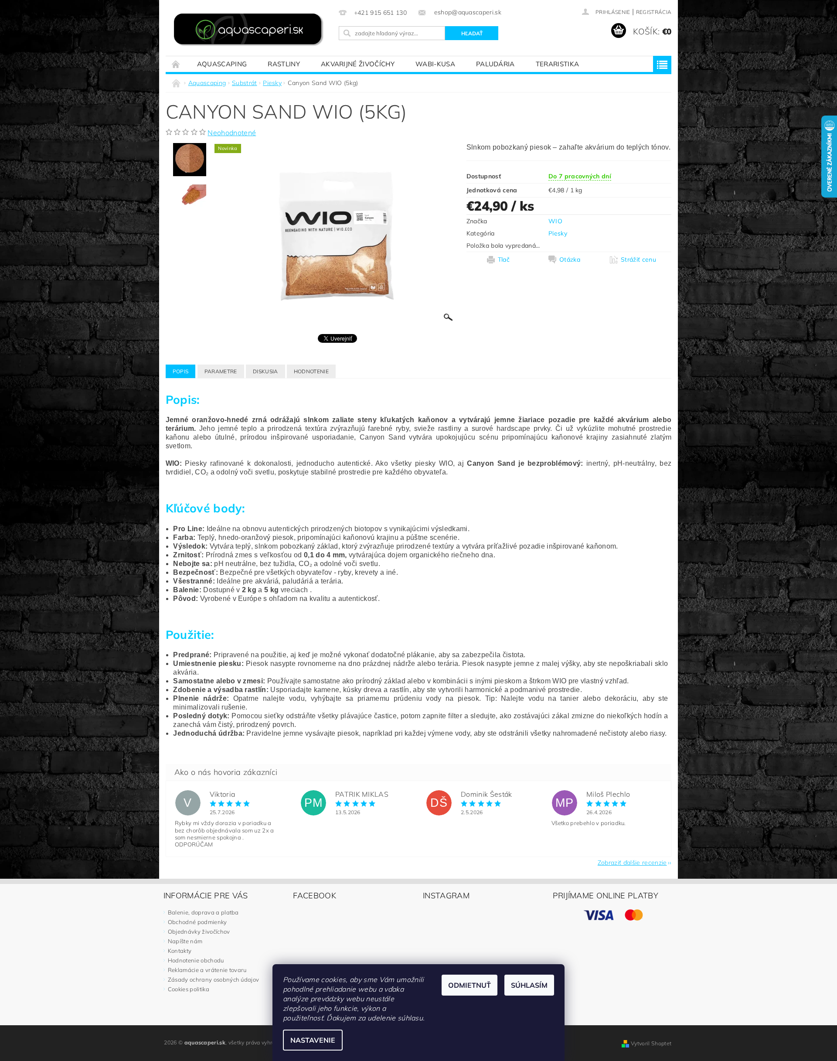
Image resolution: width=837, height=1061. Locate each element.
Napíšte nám (185, 941)
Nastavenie (312, 1040)
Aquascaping (222, 64)
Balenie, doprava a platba (203, 912)
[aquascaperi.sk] (250, 30)
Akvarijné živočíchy (358, 64)
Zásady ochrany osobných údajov (213, 979)
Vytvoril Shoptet (651, 1043)
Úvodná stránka (176, 64)
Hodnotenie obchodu (196, 960)
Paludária (495, 64)
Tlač (504, 259)
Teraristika (557, 64)
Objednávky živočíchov (199, 931)
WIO (555, 221)
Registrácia (654, 12)
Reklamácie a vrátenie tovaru (207, 969)
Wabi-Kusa (435, 64)
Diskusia (265, 371)
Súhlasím (529, 985)
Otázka (569, 259)
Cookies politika (188, 989)
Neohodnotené (232, 132)
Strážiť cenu (638, 259)
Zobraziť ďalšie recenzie (632, 862)
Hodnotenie (311, 371)
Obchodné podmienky (197, 921)
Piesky (557, 233)
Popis (181, 371)
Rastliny (284, 64)
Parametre (220, 371)
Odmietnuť (469, 985)
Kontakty (180, 950)
